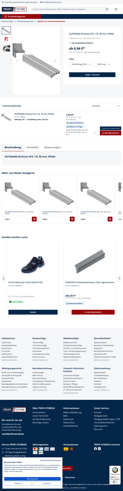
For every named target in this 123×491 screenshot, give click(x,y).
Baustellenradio (100, 354)
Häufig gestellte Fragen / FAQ (107, 419)
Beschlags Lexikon (41, 422)
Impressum (68, 419)
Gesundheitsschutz (9, 357)
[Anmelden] (116, 9)
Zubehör (97, 381)
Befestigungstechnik (12, 368)
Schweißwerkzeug (101, 375)
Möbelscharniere (70, 342)
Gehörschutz (7, 354)
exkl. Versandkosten (92, 52)
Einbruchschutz (39, 357)
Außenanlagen (38, 372)
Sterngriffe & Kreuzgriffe (11, 375)
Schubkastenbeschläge (72, 345)
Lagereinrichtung (39, 387)
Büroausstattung (39, 378)
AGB (65, 415)
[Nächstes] (55, 60)
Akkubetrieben (100, 372)
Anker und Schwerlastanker (13, 372)
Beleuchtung (38, 375)
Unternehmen (39, 412)
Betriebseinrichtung (42, 368)
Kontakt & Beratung (41, 419)
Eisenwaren (37, 351)
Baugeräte (98, 348)
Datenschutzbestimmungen (50, 460)
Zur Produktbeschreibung (82, 43)
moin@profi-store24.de (52, 2)
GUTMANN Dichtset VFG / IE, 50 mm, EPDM (34, 114)
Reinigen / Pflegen (70, 384)
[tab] (13, 147)
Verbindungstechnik (71, 354)
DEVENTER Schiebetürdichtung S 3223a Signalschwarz (89, 282)
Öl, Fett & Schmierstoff (72, 390)
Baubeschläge (39, 338)
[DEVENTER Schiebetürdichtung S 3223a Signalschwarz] (90, 261)
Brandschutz (7, 348)
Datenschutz (69, 422)
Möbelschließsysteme (72, 357)
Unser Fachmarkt (40, 415)
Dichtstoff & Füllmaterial (73, 378)
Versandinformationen (104, 422)
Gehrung (102, 64)
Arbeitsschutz (8, 338)
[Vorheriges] (17, 60)
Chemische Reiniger (71, 375)
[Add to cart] (34, 219)
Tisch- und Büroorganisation (74, 351)
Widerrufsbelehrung (72, 412)
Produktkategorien (16, 16)
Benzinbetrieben (101, 378)
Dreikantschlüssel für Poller (105, 357)
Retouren (98, 429)
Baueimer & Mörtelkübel (104, 345)
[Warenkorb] (120, 9)
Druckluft (97, 384)
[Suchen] (107, 9)
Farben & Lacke (69, 381)
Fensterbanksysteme (41, 348)
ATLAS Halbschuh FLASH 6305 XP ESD (25, 282)
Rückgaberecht (101, 415)
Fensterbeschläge (40, 345)
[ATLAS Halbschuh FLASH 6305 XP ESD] (33, 261)
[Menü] (119, 467)
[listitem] (20, 199)
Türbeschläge (38, 342)
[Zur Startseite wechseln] (14, 9)
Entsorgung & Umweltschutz (44, 381)
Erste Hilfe (6, 351)
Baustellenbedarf (102, 338)
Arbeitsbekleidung (9, 345)
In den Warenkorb (110, 133)
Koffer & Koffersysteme (42, 384)
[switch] (115, 481)
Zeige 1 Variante (92, 74)
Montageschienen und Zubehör (14, 387)
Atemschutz (6, 342)
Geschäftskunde (70, 426)
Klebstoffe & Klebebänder (73, 387)
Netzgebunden (100, 387)
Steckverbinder (8, 378)
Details (33, 312)
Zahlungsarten (100, 426)
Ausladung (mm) (79, 64)
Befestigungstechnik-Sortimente (15, 384)
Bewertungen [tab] (52, 147)
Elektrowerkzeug (102, 368)
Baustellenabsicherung (103, 351)
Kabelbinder (7, 381)
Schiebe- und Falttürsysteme (74, 348)
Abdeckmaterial (100, 342)
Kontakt (97, 412)
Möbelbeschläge (71, 338)
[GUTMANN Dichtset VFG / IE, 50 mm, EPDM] (6, 117)
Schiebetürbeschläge (41, 354)
